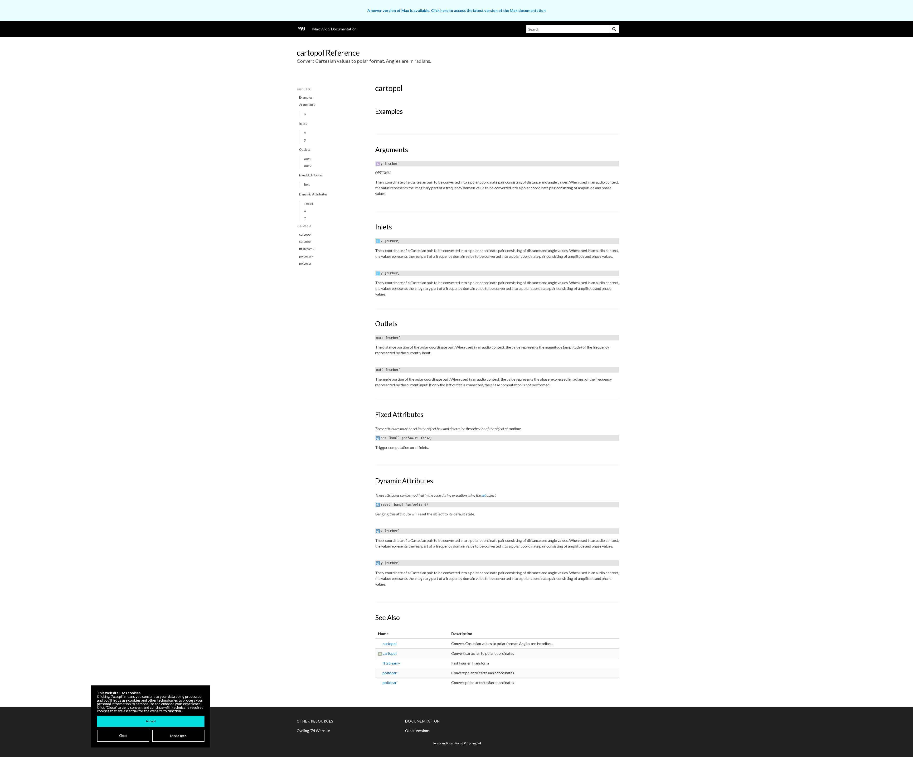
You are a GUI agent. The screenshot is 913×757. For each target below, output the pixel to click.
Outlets (304, 149)
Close (123, 736)
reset (309, 203)
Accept (151, 721)
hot (307, 184)
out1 (308, 159)
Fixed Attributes (311, 175)
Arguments (307, 105)
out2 (308, 166)
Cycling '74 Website (313, 730)
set (483, 495)
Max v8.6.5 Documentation (334, 29)
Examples (305, 97)
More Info (178, 735)
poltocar (305, 263)
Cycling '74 (473, 743)
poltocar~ (306, 256)
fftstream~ (306, 249)
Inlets (303, 124)
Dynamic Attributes (313, 194)
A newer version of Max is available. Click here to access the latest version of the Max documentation (456, 10)
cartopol (305, 234)
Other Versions (417, 730)
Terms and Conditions (447, 743)
